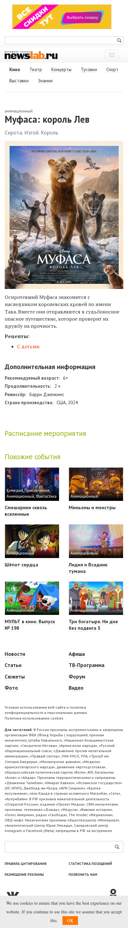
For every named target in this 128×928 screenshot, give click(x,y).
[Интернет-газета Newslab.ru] (31, 54)
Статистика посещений (90, 864)
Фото (11, 687)
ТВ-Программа (86, 665)
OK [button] (70, 920)
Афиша (77, 654)
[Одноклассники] (115, 894)
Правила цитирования (26, 864)
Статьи (13, 665)
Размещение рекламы (24, 874)
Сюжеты (15, 676)
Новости (15, 654)
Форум (77, 676)
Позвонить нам (83, 874)
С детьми (28, 346)
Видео (76, 687)
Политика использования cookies (34, 718)
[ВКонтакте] (56, 894)
